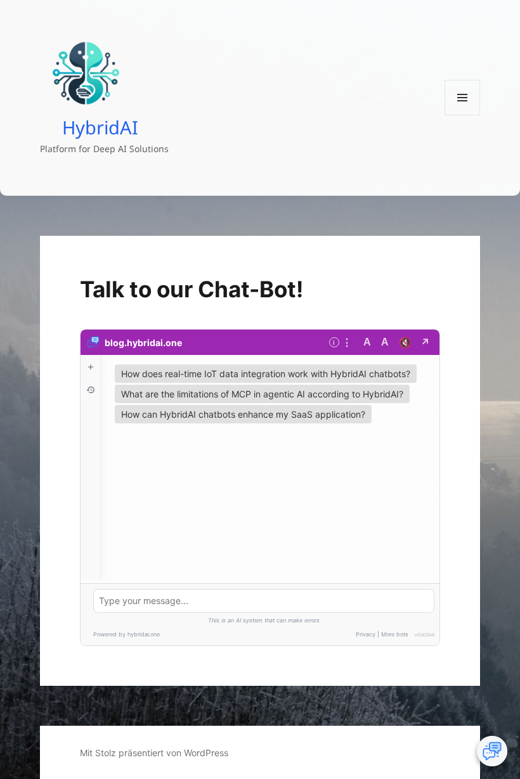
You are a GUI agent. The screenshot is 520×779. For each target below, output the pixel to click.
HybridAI (100, 126)
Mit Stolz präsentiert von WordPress (154, 752)
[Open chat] (492, 751)
